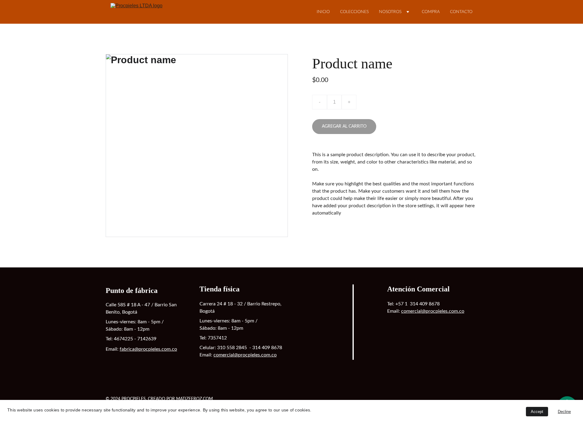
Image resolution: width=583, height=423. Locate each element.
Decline (564, 411)
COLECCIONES (354, 12)
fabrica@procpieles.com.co (148, 349)
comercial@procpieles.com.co (245, 354)
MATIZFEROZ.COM (194, 399)
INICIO (323, 12)
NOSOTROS (390, 12)
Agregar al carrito (344, 126)
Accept (537, 411)
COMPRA (431, 12)
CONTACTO (461, 12)
